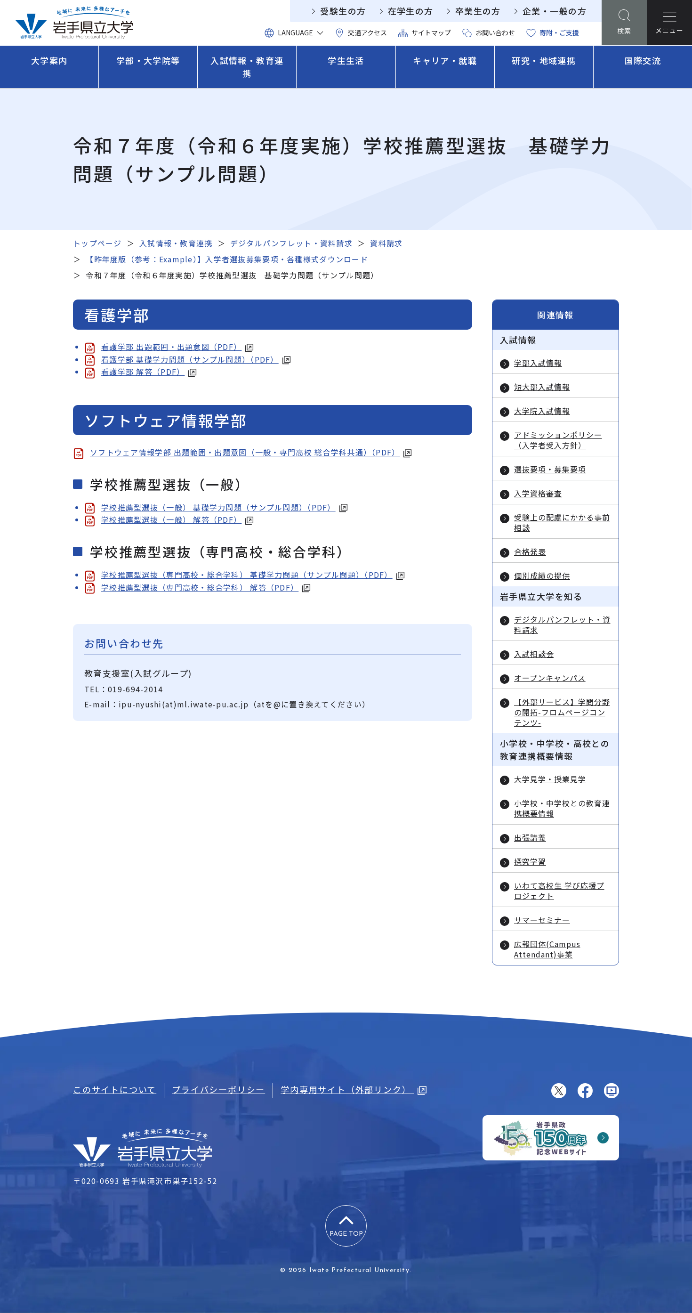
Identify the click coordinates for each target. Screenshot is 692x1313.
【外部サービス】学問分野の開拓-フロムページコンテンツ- (562, 712)
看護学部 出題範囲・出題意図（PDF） (171, 346)
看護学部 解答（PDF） (143, 371)
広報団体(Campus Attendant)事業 (547, 949)
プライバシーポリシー (218, 1089)
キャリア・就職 (445, 60)
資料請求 (386, 243)
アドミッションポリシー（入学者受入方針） (558, 440)
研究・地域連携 (544, 60)
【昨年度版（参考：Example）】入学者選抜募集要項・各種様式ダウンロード (227, 259)
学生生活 (346, 60)
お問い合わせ (495, 32)
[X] (558, 1090)
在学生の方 (411, 11)
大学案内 (49, 60)
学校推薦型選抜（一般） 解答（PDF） (171, 519)
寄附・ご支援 (559, 32)
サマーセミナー (542, 920)
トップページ (97, 243)
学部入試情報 (538, 362)
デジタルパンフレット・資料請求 (291, 243)
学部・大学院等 (148, 60)
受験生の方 (343, 11)
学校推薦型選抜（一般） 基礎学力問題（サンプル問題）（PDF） (218, 507)
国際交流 (643, 60)
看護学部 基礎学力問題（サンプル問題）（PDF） (190, 359)
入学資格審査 (538, 493)
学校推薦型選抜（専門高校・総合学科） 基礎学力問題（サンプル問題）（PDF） (247, 574)
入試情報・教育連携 (247, 66)
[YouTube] (611, 1090)
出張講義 (530, 837)
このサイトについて (114, 1089)
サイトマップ (431, 32)
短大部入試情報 (542, 386)
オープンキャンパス (550, 678)
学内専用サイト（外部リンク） (347, 1089)
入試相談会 (534, 653)
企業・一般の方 (555, 11)
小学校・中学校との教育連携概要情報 (562, 808)
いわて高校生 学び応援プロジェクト (559, 890)
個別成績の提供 (542, 575)
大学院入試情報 (542, 410)
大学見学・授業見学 (550, 779)
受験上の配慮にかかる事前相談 (562, 522)
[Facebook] (585, 1090)
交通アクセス (367, 32)
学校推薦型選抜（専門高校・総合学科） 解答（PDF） (199, 587)
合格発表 (530, 551)
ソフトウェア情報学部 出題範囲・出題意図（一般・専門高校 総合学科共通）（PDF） (245, 452)
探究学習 (530, 861)
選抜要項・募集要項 (550, 469)
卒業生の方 (478, 11)
